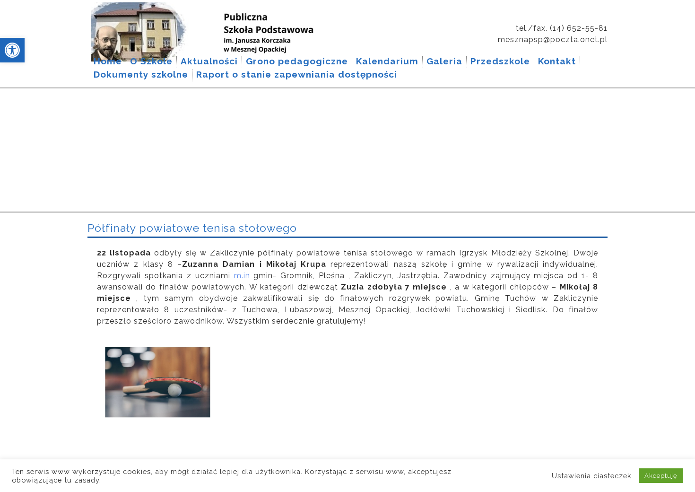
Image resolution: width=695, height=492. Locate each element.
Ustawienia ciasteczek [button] (592, 476)
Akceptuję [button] (661, 475)
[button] (12, 50)
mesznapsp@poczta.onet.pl (553, 39)
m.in (242, 275)
